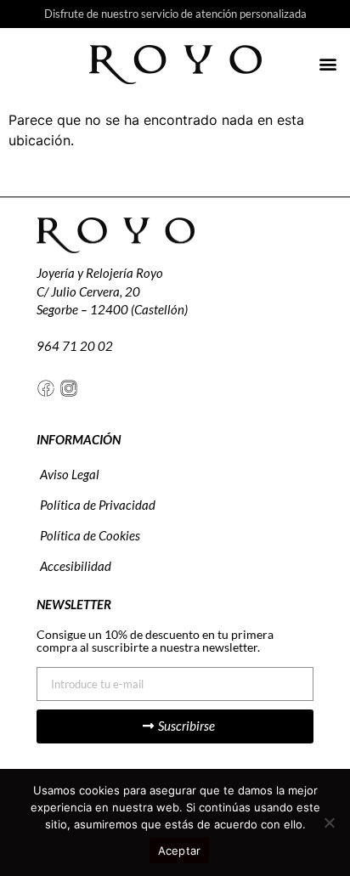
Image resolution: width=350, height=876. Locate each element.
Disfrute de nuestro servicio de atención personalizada (175, 13)
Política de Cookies (90, 535)
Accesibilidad (75, 566)
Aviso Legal (69, 474)
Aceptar (179, 850)
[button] (327, 63)
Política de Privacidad (97, 504)
